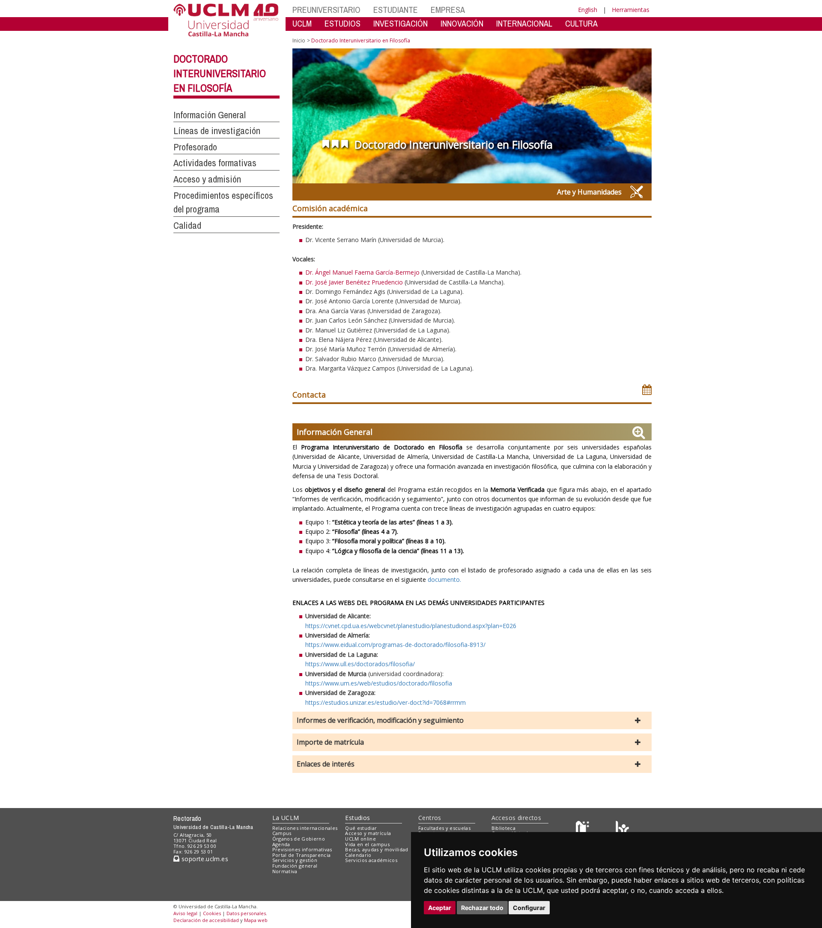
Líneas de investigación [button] (216, 130)
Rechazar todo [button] (482, 907)
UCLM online (360, 838)
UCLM (302, 23)
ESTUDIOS (342, 23)
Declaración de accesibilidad (206, 920)
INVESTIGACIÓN (400, 23)
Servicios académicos (371, 860)
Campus (282, 833)
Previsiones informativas (302, 849)
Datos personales (246, 913)
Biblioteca (503, 828)
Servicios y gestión (294, 860)
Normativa (285, 871)
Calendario (358, 855)
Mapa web (256, 920)
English (587, 10)
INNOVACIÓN (462, 23)
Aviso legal (185, 913)
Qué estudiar (361, 828)
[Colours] (622, 830)
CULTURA (581, 23)
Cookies (212, 913)
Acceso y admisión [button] (207, 179)
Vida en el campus (367, 844)
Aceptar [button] (439, 907)
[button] (472, 720)
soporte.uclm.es (203, 859)
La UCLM (285, 818)
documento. (444, 579)
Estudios (357, 818)
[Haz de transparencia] (584, 830)
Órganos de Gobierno (298, 838)
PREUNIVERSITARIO (326, 9)
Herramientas (630, 10)
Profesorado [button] (195, 147)
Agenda (281, 844)
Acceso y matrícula (368, 833)
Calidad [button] (187, 225)
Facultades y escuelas (444, 828)
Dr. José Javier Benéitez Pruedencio (354, 282)
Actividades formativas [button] (214, 162)
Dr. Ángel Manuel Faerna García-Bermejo (362, 272)
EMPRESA (448, 9)
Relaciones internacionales (305, 828)
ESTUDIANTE (395, 9)
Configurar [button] (529, 907)
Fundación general (295, 865)
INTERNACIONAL (524, 23)
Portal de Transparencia (301, 855)
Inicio (298, 40)
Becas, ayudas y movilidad (376, 849)
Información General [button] (209, 114)
